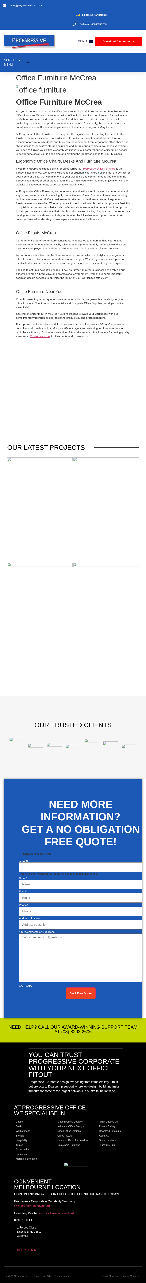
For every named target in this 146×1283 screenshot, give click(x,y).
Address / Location (30, 918)
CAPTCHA (25, 985)
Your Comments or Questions (37, 931)
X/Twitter (24, 860)
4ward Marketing (131, 1276)
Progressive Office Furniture (98, 168)
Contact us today (40, 336)
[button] (85, 41)
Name (23, 878)
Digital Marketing (110, 1276)
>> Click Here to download (32, 1205)
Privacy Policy (62, 1276)
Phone (23, 905)
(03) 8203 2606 (26, 1250)
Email (23, 891)
